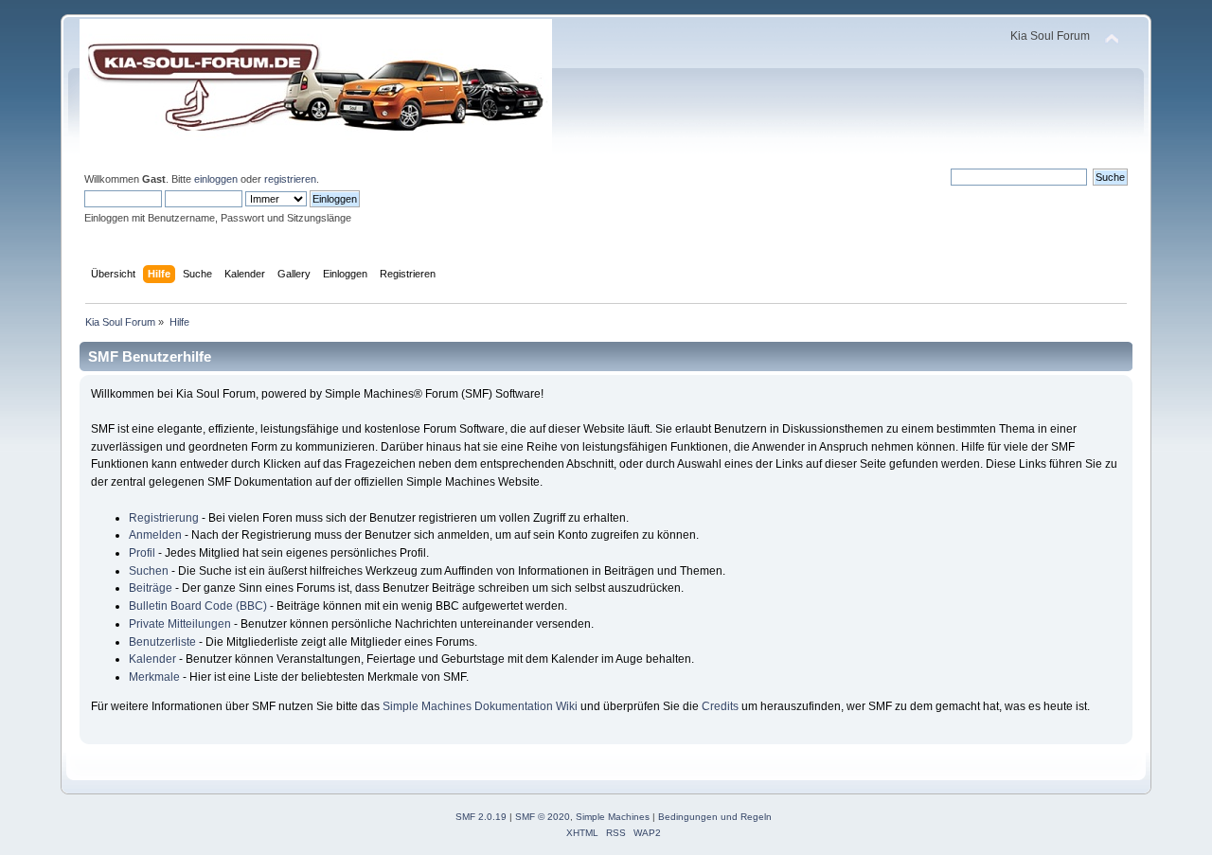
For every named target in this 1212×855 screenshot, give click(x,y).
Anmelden (155, 535)
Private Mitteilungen (180, 624)
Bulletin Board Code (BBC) (198, 606)
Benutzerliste (162, 642)
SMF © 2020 (542, 816)
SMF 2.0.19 (481, 816)
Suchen (149, 571)
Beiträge (150, 588)
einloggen (216, 179)
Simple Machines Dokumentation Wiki (480, 706)
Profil (142, 553)
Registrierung (164, 518)
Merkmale (154, 677)
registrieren (290, 179)
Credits (720, 706)
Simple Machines (613, 816)
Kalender (152, 659)
